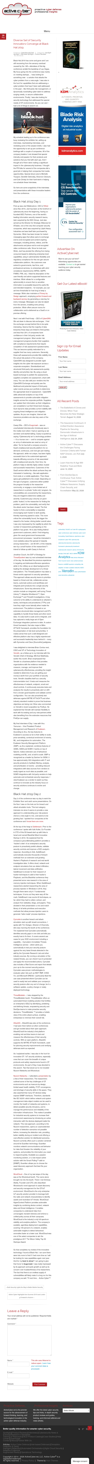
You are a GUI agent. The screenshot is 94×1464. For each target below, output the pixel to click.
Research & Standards (20, 1434)
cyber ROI (68, 539)
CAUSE (67, 529)
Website (10, 1384)
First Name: (63, 357)
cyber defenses (74, 533)
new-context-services (77, 561)
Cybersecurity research (65, 550)
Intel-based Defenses (40, 1444)
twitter (79, 1429)
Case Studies (49, 1436)
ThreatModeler (19, 995)
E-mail (9, 1372)
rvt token (66, 568)
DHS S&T (66, 553)
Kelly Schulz (74, 557)
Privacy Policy (28, 1460)
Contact (6, 1440)
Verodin (68, 570)
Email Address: (64, 377)
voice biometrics (63, 575)
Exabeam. (42, 729)
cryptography (82, 529)
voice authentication (80, 572)
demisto (60, 553)
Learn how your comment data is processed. (41, 1366)
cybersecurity (75, 539)
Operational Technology (31, 1452)
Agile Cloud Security (54, 1448)
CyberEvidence (69, 536)
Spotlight (48, 53)
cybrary (74, 550)
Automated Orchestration (32, 1448)
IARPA (75, 553)
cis (71, 529)
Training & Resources (12, 1436)
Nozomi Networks (20, 1075)
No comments (18, 55)
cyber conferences (63, 533)
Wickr (46, 206)
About (13, 1440)
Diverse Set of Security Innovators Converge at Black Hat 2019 (30, 44)
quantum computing (75, 564)
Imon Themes (52, 1460)
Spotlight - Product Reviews (37, 54)
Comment (11, 1323)
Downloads (15, 1438)
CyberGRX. (46, 318)
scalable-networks (74, 568)
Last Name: (63, 367)
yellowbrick (71, 575)
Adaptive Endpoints (11, 1450)
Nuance (60, 564)
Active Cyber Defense (20, 1444)
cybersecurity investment (72, 546)
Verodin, (16, 653)
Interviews (33, 1432)
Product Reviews (19, 1432)
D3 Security (80, 550)
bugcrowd (34, 425)
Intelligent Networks (11, 1448)
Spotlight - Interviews (20, 54)
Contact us (70, 264)
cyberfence (78, 536)
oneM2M (66, 564)
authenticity (61, 529)
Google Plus (83, 1429)
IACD (71, 553)
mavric (68, 561)
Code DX (75, 529)
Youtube (86, 1429)
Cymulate (17, 919)
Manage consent (80, 1461)
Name (9, 1360)
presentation (43, 1075)
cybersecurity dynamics (65, 543)
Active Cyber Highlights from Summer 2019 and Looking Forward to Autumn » (27, 1295)
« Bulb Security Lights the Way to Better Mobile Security (24, 1287)
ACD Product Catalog (32, 1436)
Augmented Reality (11, 1452)
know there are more (35, 821)
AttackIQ (16, 1023)
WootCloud (17, 1174)
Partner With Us (25, 1440)
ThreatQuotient (19, 557)
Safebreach (37, 826)
